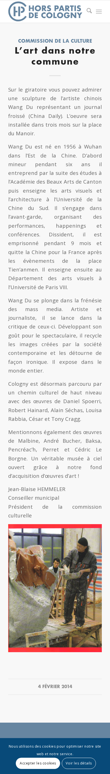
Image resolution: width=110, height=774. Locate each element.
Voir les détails (79, 763)
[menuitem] (86, 11)
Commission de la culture (55, 41)
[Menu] (99, 11)
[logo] (45, 11)
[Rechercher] (86, 11)
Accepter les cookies (38, 763)
